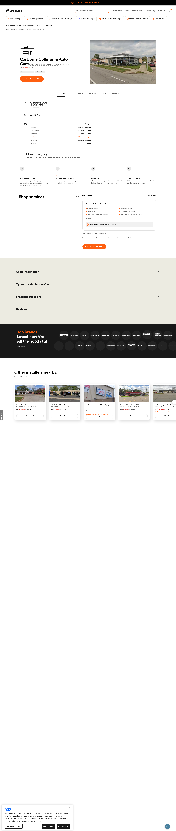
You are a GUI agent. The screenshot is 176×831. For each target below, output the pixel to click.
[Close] (69, 807)
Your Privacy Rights (13, 826)
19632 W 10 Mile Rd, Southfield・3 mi (26, 406)
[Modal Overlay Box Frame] (88, 3)
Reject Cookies (48, 826)
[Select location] (154, 11)
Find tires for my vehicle (32, 79)
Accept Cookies (63, 826)
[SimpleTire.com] (14, 11)
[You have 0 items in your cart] (168, 11)
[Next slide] (174, 402)
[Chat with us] (167, 826)
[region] (37, 817)
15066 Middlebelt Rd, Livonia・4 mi (61, 406)
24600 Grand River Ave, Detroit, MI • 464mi (44, 64)
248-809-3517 (64, 64)
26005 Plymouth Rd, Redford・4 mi (130, 406)
